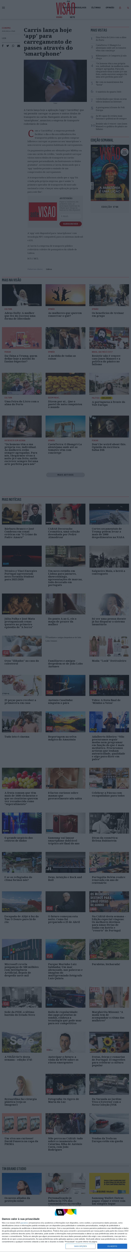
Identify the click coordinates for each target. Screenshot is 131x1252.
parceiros (24, 1223)
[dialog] (65, 1229)
